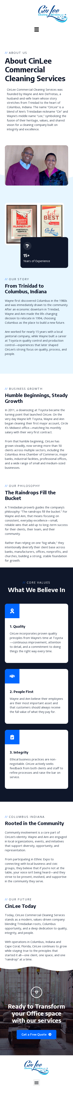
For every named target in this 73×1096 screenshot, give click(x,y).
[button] (36, 30)
